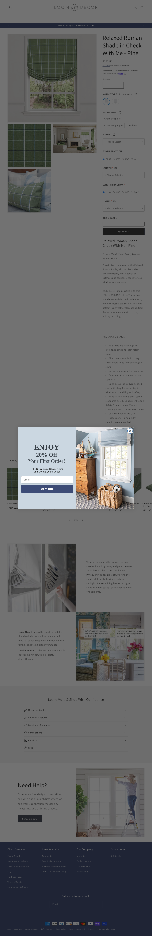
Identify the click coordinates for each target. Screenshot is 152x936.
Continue (47, 489)
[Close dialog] (130, 430)
